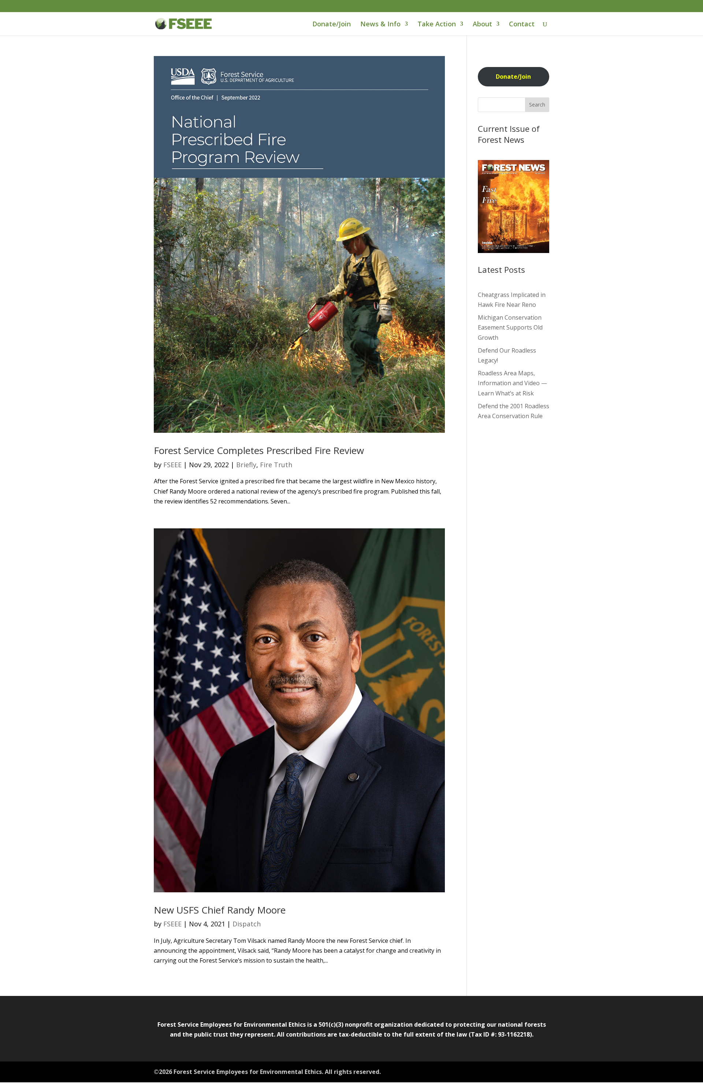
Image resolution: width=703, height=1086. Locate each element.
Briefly (246, 464)
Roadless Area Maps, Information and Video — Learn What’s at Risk (512, 383)
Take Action (436, 24)
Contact (522, 24)
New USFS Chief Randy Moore (220, 909)
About (482, 24)
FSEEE (172, 464)
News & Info (380, 24)
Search (537, 104)
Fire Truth (276, 464)
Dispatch (247, 923)
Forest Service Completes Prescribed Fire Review (259, 450)
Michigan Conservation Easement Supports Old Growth (510, 327)
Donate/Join (331, 24)
